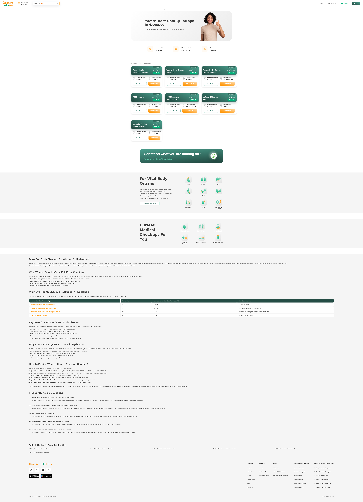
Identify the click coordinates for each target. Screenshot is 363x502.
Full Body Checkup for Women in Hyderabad (163, 449)
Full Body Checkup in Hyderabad (322, 483)
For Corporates (263, 472)
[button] (24, 3)
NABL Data (276, 468)
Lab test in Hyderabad (300, 483)
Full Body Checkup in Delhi (321, 476)
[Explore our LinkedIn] (43, 470)
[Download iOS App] (34, 476)
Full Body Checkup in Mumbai (322, 487)
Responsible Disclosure (279, 472)
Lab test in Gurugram (299, 472)
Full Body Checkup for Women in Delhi (39, 452)
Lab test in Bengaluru (299, 468)
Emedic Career (251, 479)
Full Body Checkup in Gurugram (322, 472)
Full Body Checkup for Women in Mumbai (101, 449)
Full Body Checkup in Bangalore (322, 468)
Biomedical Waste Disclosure (280, 476)
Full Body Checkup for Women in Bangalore (40, 449)
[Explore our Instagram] (31, 470)
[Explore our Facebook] (37, 470)
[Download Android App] (46, 476)
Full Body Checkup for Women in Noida (285, 449)
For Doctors (262, 468)
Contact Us (250, 487)
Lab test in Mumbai (299, 487)
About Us (249, 468)
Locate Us (249, 472)
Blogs (248, 483)
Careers (249, 476)
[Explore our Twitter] (48, 470)
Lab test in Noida (298, 479)
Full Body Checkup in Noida (321, 479)
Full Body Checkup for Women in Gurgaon (224, 449)
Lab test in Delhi (298, 476)
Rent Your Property (264, 476)
